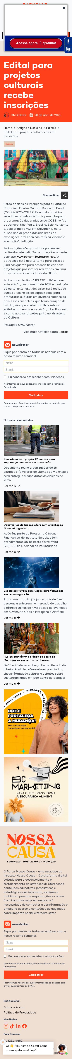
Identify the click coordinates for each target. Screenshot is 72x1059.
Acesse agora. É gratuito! (36, 43)
